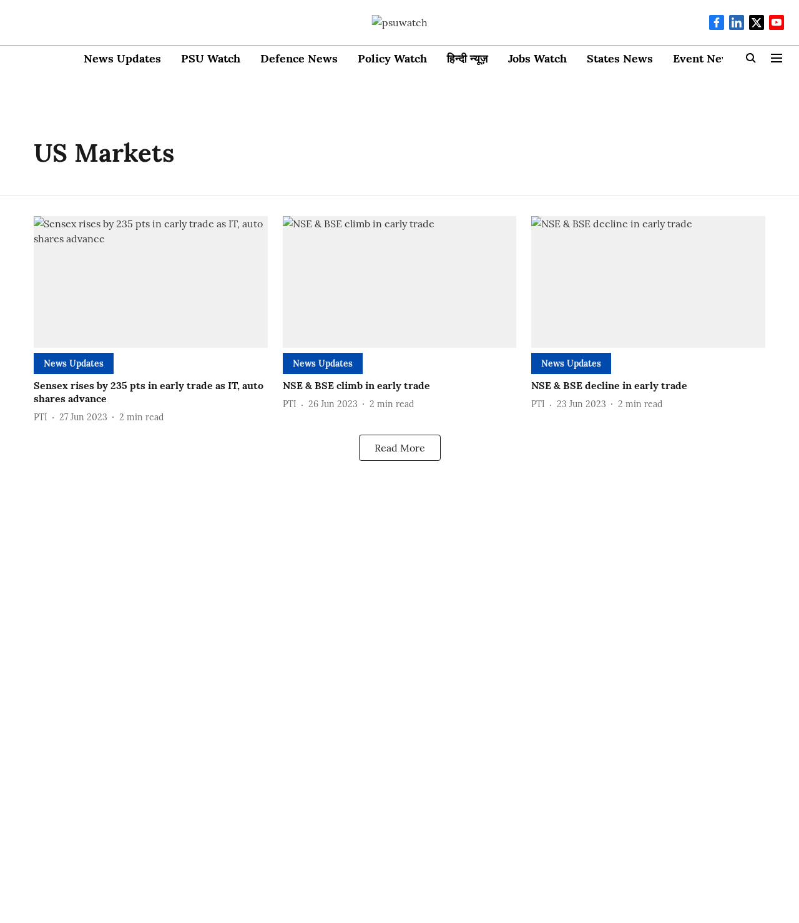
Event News (705, 58)
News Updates (122, 58)
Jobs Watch (537, 58)
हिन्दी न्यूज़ (467, 58)
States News (620, 58)
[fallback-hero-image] (151, 282)
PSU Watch (210, 58)
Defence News (299, 58)
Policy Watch (392, 58)
